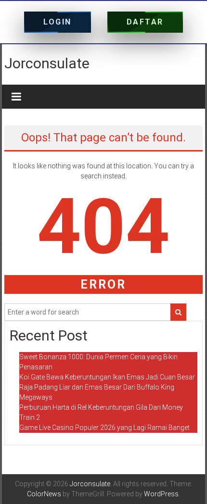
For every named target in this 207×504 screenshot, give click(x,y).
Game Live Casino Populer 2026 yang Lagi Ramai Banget (104, 427)
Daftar (145, 21)
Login (57, 21)
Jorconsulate (47, 63)
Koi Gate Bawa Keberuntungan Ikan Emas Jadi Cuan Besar (107, 377)
